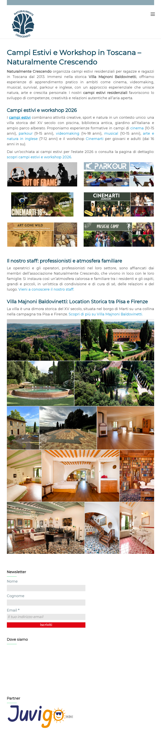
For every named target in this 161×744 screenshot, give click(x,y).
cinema (137, 128)
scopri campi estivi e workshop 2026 (39, 157)
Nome (12, 581)
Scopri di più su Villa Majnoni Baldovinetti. (106, 314)
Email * (13, 610)
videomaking (67, 133)
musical (111, 133)
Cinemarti (94, 139)
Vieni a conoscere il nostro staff (45, 289)
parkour (26, 133)
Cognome (15, 596)
